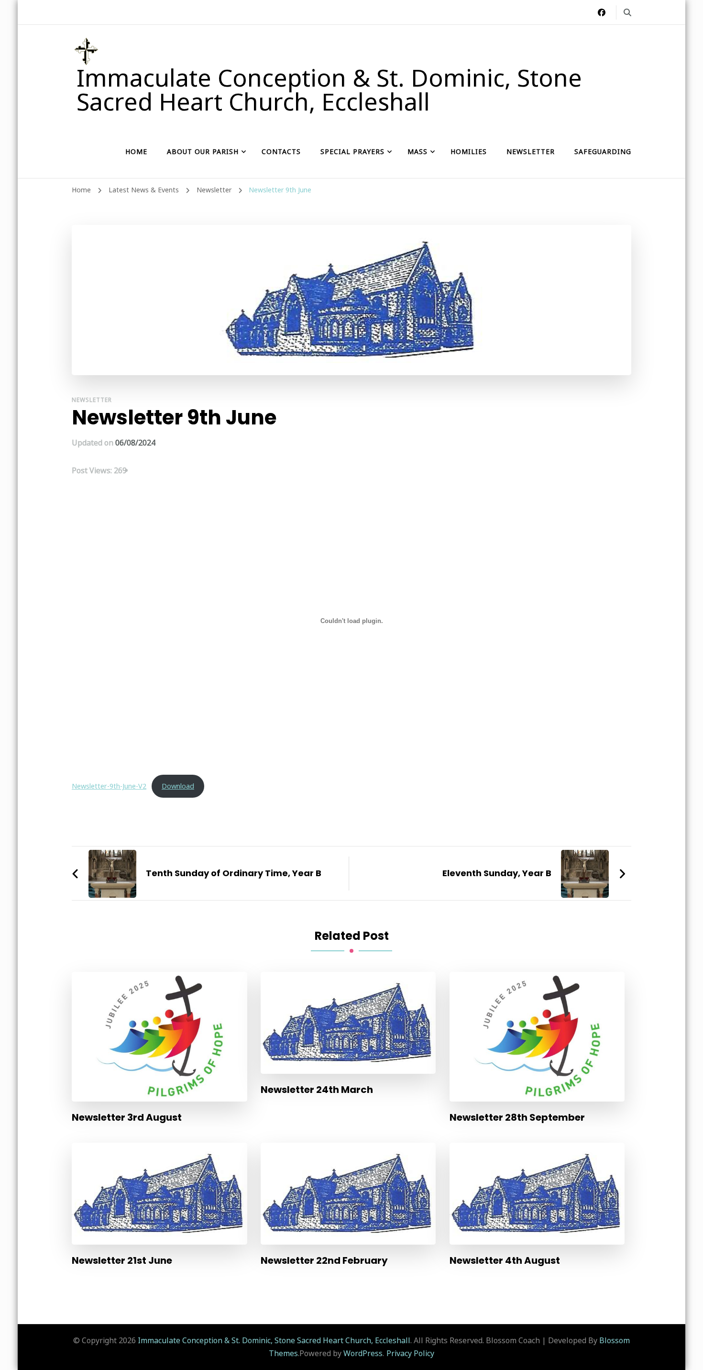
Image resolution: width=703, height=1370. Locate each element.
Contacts (281, 151)
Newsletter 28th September (517, 1117)
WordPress (363, 1353)
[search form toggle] (627, 12)
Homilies (468, 151)
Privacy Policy (410, 1353)
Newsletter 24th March (317, 1089)
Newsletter (530, 151)
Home (136, 151)
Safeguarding (602, 151)
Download (178, 786)
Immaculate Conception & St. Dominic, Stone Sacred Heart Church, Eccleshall (329, 89)
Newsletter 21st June (122, 1260)
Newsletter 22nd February (324, 1260)
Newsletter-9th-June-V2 (109, 786)
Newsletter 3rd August (127, 1117)
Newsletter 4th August (505, 1260)
